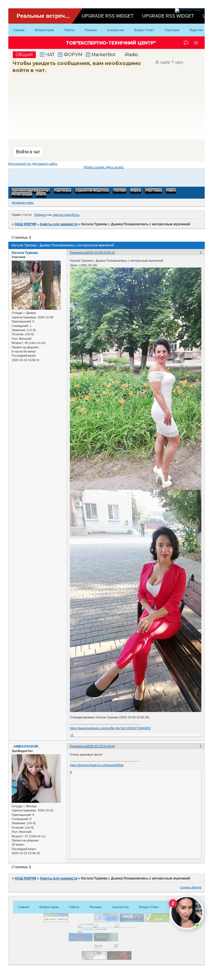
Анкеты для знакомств (58, 224)
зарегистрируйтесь (66, 214)
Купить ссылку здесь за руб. (104, 167)
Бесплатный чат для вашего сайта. (33, 163)
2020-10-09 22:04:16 (101, 252)
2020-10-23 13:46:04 (101, 746)
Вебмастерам (44, 30)
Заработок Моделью (92, 191)
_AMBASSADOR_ (26, 746)
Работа (69, 30)
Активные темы (23, 202)
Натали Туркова (25, 253)
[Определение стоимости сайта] (157, 921)
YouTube (119, 191)
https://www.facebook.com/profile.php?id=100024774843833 (110, 728)
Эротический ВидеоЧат (30, 191)
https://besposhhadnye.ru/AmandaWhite (97, 765)
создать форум (190, 887)
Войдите (40, 214)
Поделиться (78, 252)
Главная (18, 30)
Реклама (91, 30)
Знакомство (115, 30)
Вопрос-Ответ (144, 30)
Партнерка (171, 30)
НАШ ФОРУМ (25, 224)
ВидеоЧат (196, 30)
